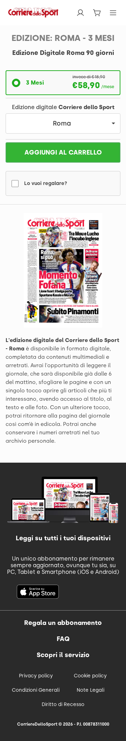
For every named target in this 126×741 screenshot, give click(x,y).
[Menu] (113, 13)
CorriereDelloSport (37, 724)
